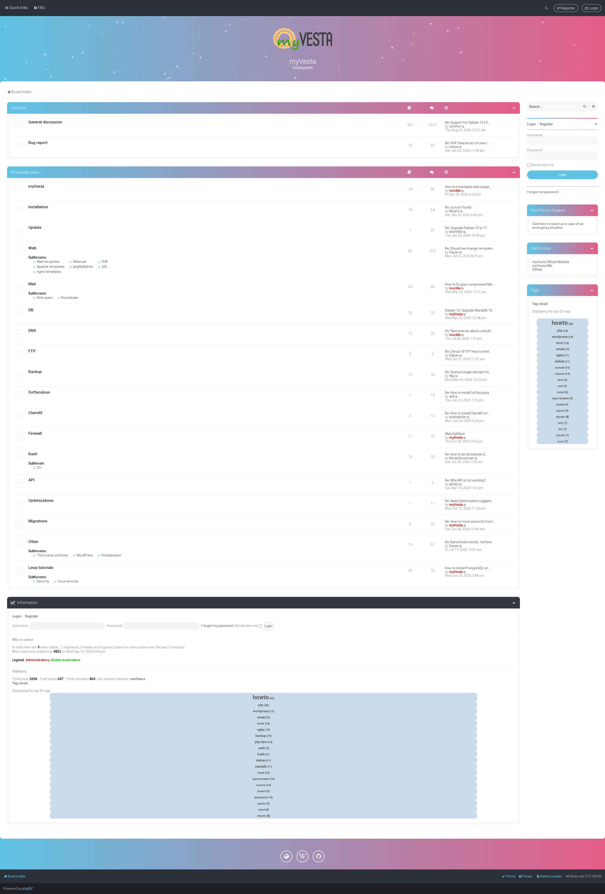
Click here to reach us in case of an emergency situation (557, 226)
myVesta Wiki (542, 266)
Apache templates (50, 267)
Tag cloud (20, 683)
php (261, 705)
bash (260, 754)
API (31, 479)
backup (260, 736)
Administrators (37, 660)
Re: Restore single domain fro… (468, 372)
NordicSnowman (461, 458)
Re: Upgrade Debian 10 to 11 (466, 228)
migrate (261, 816)
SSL (104, 267)
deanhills (455, 232)
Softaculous (39, 392)
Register (31, 616)
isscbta (455, 190)
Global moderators (65, 660)
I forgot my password (217, 626)
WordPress (84, 555)
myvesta (261, 785)
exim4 (261, 809)
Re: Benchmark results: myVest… (469, 542)
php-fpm (261, 742)
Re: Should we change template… (469, 248)
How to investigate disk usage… (468, 187)
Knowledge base (25, 172)
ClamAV (35, 412)
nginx (261, 729)
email (261, 717)
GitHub (537, 269)
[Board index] (302, 39)
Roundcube (69, 297)
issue (560, 441)
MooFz (454, 211)
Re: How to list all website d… (466, 454)
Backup (35, 371)
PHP (104, 262)
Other (33, 541)
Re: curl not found (458, 207)
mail (261, 748)
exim (560, 423)
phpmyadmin (262, 797)
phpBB (27, 888)
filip (451, 376)
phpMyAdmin (82, 267)
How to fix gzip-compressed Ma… (469, 284)
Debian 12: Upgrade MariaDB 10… (469, 310)
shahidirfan (457, 417)
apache (261, 803)
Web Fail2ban (455, 434)
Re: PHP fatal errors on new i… (467, 143)
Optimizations (41, 500)
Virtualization (111, 555)
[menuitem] (39, 7)
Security (42, 581)
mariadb (261, 766)
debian (261, 760)
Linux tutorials (40, 567)
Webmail (79, 262)
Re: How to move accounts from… (470, 521)
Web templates (48, 262)
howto (261, 697)
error (260, 723)
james (453, 484)
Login (16, 616)
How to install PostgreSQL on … (468, 568)
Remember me (246, 626)
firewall (261, 791)
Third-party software (52, 555)
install (260, 773)
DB (31, 310)
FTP (32, 351)
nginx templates (48, 271)
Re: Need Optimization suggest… (469, 501)
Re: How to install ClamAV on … (467, 413)
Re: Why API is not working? (465, 480)
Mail (32, 284)
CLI (38, 467)
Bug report (38, 142)
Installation (38, 206)
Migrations (38, 521)
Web (32, 248)
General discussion (45, 122)
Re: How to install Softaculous (467, 393)
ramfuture (137, 679)
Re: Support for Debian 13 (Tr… (467, 122)
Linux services (67, 581)
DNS (32, 330)
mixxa (453, 147)
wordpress (261, 711)
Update (34, 227)
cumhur (455, 126)
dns (560, 429)
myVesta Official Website (550, 262)
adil (451, 396)
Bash (32, 453)
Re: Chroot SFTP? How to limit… (468, 351)
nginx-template (260, 779)
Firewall (35, 433)
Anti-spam (44, 297)
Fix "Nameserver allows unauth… (469, 331)
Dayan (454, 252)
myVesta (18, 107)
